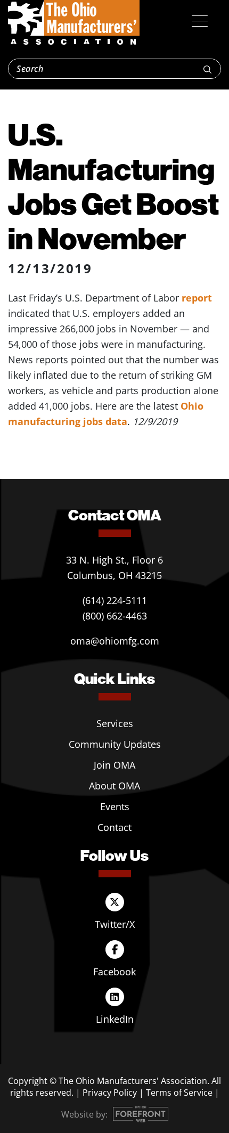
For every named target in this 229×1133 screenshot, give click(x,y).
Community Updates (115, 744)
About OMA (114, 785)
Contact (114, 827)
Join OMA (114, 765)
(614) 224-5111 (115, 600)
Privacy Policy (110, 1092)
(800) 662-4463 (115, 615)
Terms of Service (179, 1092)
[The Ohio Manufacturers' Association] (74, 23)
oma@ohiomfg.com (114, 640)
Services (114, 723)
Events (114, 806)
